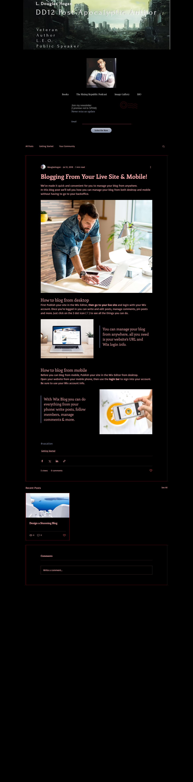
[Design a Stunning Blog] (47, 505)
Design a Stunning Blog (43, 523)
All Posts (29, 146)
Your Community (67, 146)
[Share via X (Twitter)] (49, 461)
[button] (163, 146)
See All (164, 487)
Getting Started (46, 146)
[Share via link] (64, 461)
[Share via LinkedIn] (56, 461)
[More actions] (150, 167)
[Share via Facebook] (42, 461)
